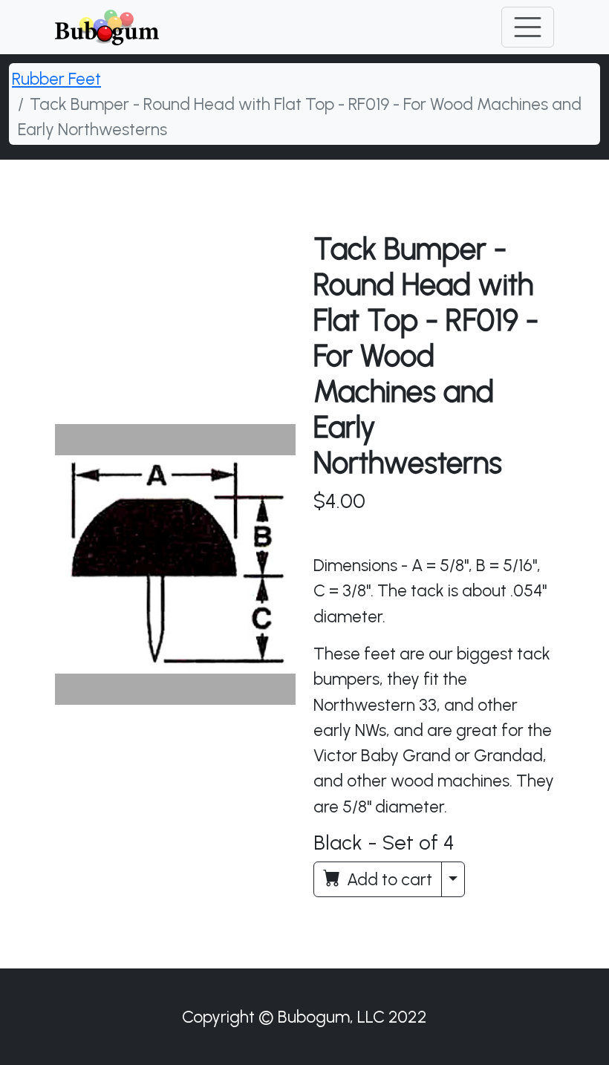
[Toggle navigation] (527, 27)
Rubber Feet (56, 78)
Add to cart (387, 879)
